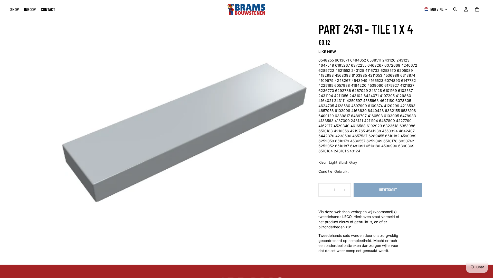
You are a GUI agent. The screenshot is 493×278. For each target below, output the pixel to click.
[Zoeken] (455, 9)
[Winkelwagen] (477, 9)
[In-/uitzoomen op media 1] (184, 142)
